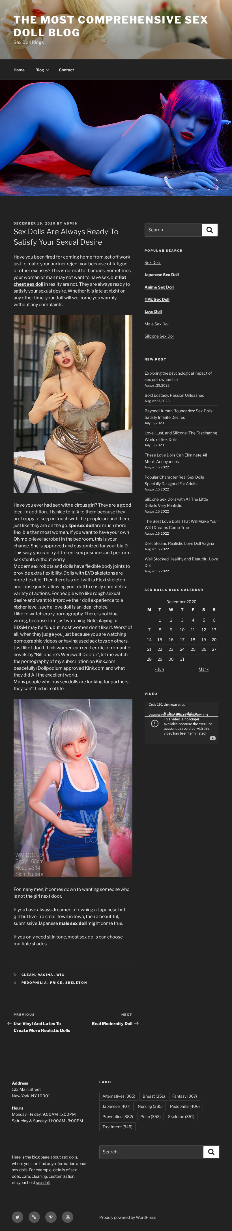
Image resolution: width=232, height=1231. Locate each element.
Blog (39, 69)
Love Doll (153, 311)
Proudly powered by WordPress (127, 1217)
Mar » (204, 669)
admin (71, 223)
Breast (154, 1096)
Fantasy (184, 1096)
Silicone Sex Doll (159, 336)
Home (19, 69)
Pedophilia (35, 983)
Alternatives (118, 1096)
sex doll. (43, 1182)
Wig (60, 975)
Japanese (116, 1106)
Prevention (117, 1116)
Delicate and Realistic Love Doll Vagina (179, 543)
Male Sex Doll (157, 323)
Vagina (46, 975)
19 (203, 639)
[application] (181, 723)
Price (56, 983)
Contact (66, 69)
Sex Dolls (153, 262)
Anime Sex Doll (159, 287)
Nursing (150, 1106)
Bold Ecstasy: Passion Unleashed (174, 395)
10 (182, 629)
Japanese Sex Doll (162, 274)
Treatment (117, 1126)
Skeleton (76, 983)
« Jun (159, 669)
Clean (28, 975)
